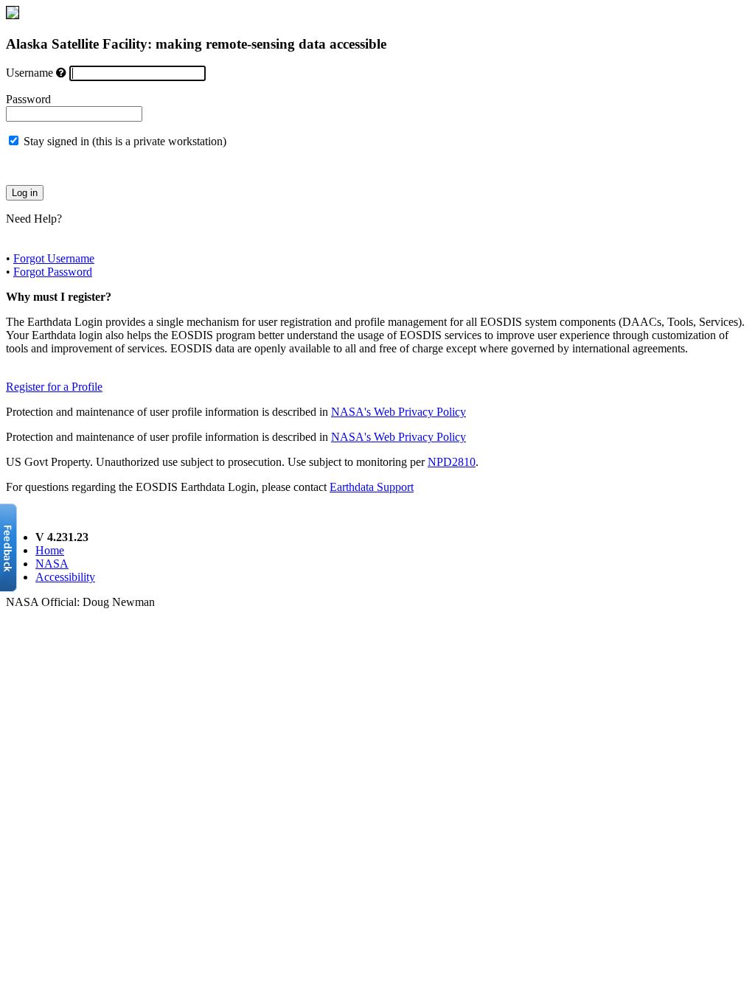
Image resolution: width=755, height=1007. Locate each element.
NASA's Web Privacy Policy (398, 411)
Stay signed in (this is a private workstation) (125, 141)
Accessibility (65, 577)
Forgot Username (53, 258)
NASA (52, 563)
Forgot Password (52, 271)
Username (29, 72)
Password (28, 99)
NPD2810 (452, 462)
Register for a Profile (54, 386)
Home (49, 550)
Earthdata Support (372, 487)
